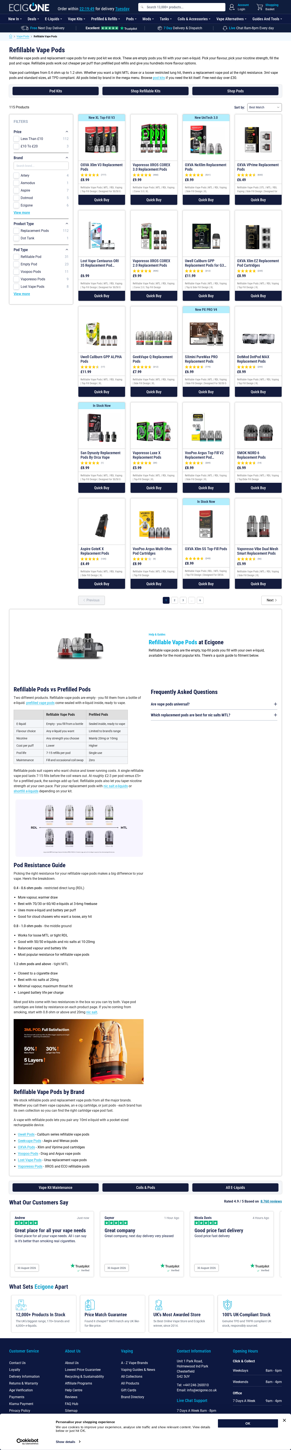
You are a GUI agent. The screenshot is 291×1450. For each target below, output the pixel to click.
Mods (147, 19)
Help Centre (73, 1390)
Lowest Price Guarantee (83, 1370)
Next (270, 600)
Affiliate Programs (78, 1383)
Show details (65, 1442)
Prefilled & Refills (104, 19)
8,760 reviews (271, 1201)
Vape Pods (23, 36)
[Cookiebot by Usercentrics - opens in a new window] (27, 1441)
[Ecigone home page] (29, 7)
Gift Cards (128, 1390)
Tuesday (122, 8)
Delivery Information (24, 1376)
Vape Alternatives (230, 19)
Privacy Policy (19, 1411)
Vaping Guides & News (138, 1370)
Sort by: (239, 107)
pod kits (159, 78)
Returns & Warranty (23, 1383)
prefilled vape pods (40, 703)
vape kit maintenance (55, 1187)
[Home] (10, 36)
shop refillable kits (145, 91)
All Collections (131, 1376)
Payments (16, 1397)
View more (22, 213)
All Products (130, 1383)
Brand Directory (132, 1397)
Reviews (71, 1397)
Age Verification (21, 1390)
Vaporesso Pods (30, 1166)
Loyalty (14, 1370)
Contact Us (17, 1363)
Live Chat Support (192, 1400)
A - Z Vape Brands (134, 1363)
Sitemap (71, 1411)
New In (13, 19)
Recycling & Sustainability (84, 1376)
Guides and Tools (265, 19)
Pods (130, 19)
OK (247, 1423)
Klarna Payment (21, 1404)
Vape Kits (75, 19)
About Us (72, 1363)
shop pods (235, 91)
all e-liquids (235, 1187)
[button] (101, 200)
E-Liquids (52, 19)
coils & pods (145, 1187)
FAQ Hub (71, 1404)
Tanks (164, 19)
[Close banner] (284, 1420)
